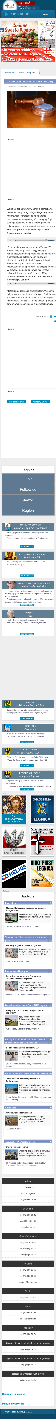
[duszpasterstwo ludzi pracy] (42, 840)
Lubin (28, 478)
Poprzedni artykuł (16, 401)
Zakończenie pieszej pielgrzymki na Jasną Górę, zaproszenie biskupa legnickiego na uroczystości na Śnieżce (29, 600)
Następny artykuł (40, 401)
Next (50, 34)
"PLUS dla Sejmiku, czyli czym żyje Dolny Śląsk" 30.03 (28, 760)
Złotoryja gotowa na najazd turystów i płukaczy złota (27, 712)
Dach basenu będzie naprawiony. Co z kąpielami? (26, 736)
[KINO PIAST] (42, 872)
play (10, 240)
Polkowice (28, 489)
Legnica (31, 72)
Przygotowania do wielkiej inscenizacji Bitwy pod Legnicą (29, 786)
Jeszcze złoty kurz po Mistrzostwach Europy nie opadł (27, 710)
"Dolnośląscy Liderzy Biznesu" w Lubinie (23, 1028)
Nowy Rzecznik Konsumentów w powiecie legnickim (28, 994)
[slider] (28, 34)
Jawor (28, 499)
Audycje (28, 896)
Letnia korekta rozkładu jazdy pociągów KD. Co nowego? (26, 1064)
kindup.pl (29, 1412)
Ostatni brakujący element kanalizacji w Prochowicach (27, 538)
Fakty (21, 72)
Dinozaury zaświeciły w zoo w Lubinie (22, 926)
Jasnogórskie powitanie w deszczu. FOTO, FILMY (26, 561)
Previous (5, 34)
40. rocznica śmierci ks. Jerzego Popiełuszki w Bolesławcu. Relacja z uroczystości (26, 1164)
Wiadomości (11, 72)
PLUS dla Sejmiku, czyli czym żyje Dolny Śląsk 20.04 (27, 757)
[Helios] (14, 873)
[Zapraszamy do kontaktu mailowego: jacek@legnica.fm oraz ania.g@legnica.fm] (28, 54)
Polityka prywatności (13, 1403)
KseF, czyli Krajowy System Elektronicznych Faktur (26, 622)
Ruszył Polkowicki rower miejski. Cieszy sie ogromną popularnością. (28, 1098)
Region (28, 510)
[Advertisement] (28, 169)
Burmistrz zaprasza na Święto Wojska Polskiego (25, 733)
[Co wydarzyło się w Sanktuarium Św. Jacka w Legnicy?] (14, 809)
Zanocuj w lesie (14, 1128)
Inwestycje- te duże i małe (17, 961)
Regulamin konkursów (13, 1393)
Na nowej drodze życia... (16, 564)
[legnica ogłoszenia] (42, 808)
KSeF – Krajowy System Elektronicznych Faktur (25, 620)
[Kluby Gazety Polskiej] (14, 840)
